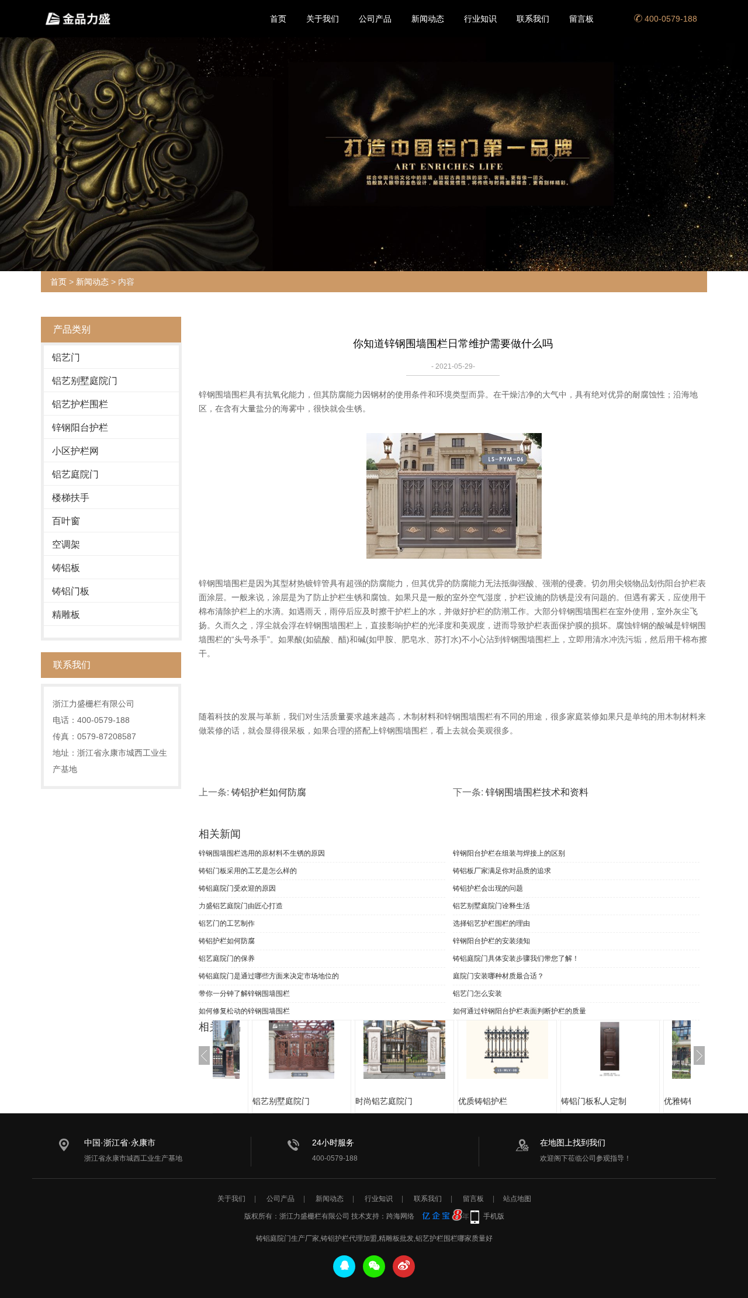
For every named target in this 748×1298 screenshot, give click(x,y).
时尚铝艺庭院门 (384, 1101)
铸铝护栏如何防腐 (268, 792)
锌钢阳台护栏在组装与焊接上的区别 (509, 853)
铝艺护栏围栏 (80, 404)
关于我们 (322, 18)
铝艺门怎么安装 (477, 993)
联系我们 (533, 18)
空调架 (66, 544)
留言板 (581, 18)
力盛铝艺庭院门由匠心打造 (241, 906)
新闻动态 (427, 18)
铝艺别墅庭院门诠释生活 (491, 906)
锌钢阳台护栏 (80, 427)
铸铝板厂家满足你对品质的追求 (502, 871)
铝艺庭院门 (75, 474)
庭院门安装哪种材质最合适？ (498, 976)
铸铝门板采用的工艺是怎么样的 (248, 871)
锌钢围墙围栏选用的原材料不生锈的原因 (262, 853)
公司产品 (375, 18)
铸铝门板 (70, 591)
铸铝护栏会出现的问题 (488, 888)
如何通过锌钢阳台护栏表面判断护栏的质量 (519, 1011)
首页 (278, 18)
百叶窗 (66, 521)
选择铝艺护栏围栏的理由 (491, 923)
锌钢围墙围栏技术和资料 (537, 792)
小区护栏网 (75, 451)
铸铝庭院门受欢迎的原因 (237, 888)
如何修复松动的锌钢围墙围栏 (244, 1011)
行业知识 (480, 18)
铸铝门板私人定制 (593, 1101)
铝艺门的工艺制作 (227, 923)
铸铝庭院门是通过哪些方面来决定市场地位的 (269, 976)
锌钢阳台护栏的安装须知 (491, 941)
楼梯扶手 (70, 498)
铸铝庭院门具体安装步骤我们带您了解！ (516, 958)
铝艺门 (66, 357)
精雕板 (66, 614)
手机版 (493, 1216)
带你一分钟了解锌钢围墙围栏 (244, 993)
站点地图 (517, 1199)
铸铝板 (66, 568)
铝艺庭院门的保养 (227, 958)
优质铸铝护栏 (482, 1101)
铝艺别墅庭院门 (84, 381)
